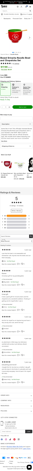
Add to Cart (22, 107)
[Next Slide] (29, 37)
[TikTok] (10, 439)
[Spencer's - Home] (4, 6)
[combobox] (16, 10)
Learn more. (27, 448)
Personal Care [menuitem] (17, 18)
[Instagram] (6, 439)
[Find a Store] (17, 6)
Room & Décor (5, 54)
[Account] (21, 6)
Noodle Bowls (14, 54)
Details (21, 2)
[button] (16, 36)
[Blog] (19, 439)
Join (28, 431)
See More (4, 141)
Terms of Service (2, 462)
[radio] (5, 89)
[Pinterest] (14, 439)
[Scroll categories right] (31, 18)
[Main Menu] (30, 6)
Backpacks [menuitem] (7, 18)
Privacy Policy (11, 462)
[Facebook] (2, 439)
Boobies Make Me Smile (15, 446)
